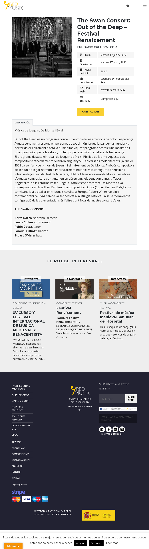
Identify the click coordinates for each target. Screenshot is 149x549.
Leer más (112, 543)
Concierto (20, 303)
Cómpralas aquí (110, 98)
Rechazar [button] (96, 543)
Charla (105, 303)
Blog (15, 434)
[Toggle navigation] (145, 5)
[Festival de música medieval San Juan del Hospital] (118, 289)
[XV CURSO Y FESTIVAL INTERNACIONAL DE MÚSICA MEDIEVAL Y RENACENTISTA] (31, 289)
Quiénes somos (20, 395)
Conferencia (37, 303)
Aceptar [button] (80, 543)
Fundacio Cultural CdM (97, 47)
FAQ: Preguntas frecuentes (21, 387)
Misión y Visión (20, 401)
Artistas (16, 442)
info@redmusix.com (111, 433)
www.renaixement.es (113, 89)
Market (16, 477)
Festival (77, 303)
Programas (18, 448)
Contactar (90, 111)
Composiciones (20, 454)
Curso (17, 307)
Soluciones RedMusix (18, 418)
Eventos (16, 472)
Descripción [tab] (22, 122)
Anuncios (17, 465)
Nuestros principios (17, 409)
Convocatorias (21, 459)
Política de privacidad (77, 406)
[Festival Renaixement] (74, 289)
